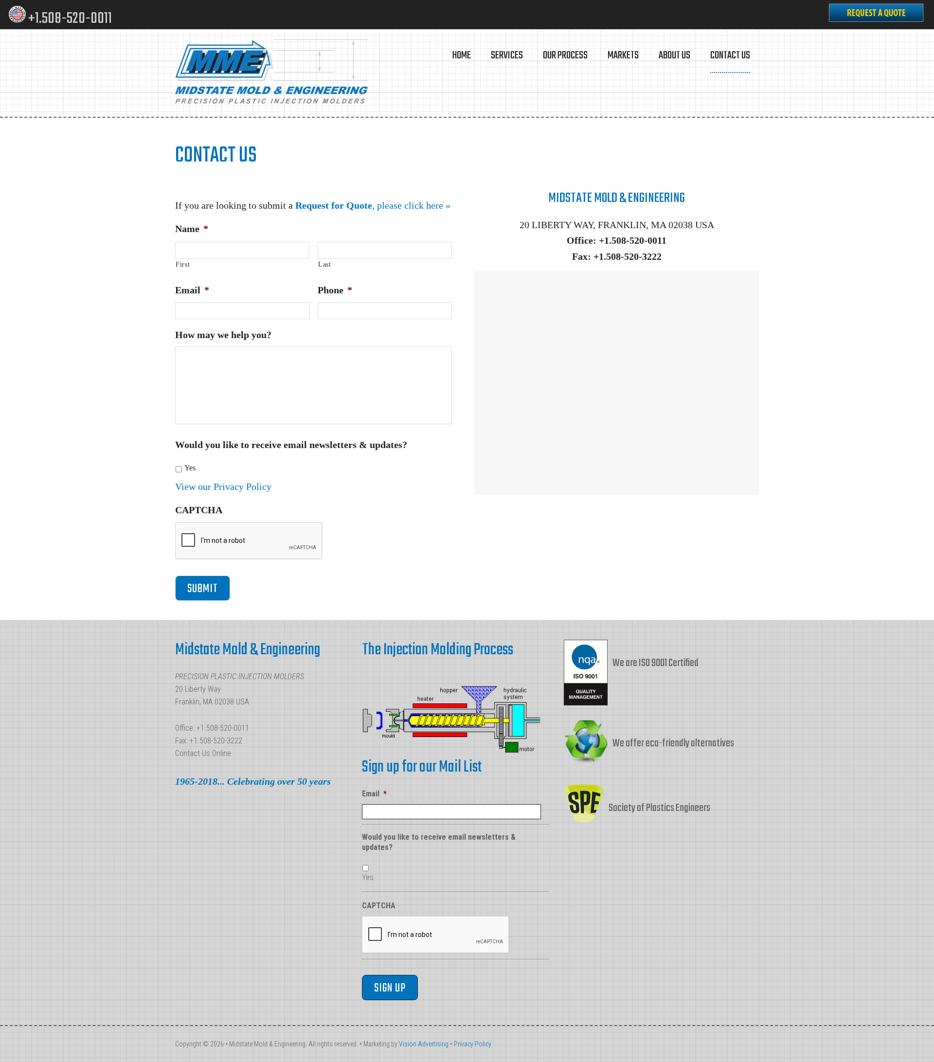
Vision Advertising (424, 1044)
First (183, 264)
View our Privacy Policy (223, 486)
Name (191, 228)
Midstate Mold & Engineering (272, 73)
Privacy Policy (472, 1044)
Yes (190, 468)
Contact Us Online (203, 753)
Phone (335, 290)
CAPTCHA (198, 509)
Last (324, 264)
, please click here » (372, 205)
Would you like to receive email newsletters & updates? (291, 444)
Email (192, 290)
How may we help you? (223, 334)
